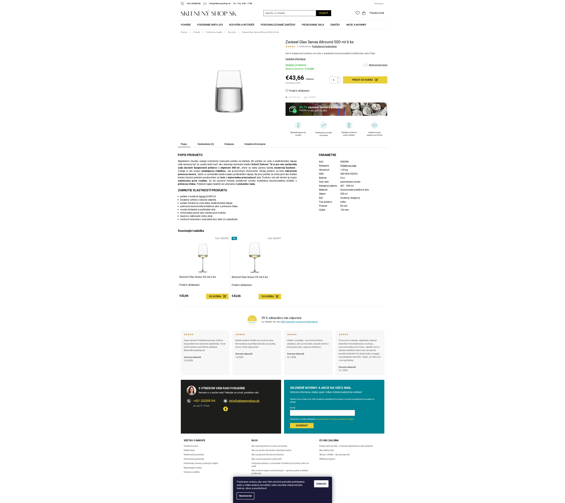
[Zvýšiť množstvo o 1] (337, 78)
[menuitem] (186, 25)
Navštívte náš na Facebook (225, 409)
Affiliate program (327, 459)
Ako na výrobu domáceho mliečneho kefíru (271, 450)
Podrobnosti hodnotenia (324, 46)
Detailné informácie (296, 59)
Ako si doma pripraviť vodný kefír (267, 459)
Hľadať (323, 13)
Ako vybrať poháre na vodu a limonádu (269, 446)
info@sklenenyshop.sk (244, 401)
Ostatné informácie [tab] (254, 144)
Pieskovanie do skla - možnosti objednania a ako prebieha (346, 446)
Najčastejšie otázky (193, 468)
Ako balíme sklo (326, 450)
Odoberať (302, 425)
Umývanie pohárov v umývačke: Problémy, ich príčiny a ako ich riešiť (280, 464)
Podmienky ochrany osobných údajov (201, 463)
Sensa (202, 196)
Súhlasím (321, 483)
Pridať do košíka (362, 79)
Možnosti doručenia (378, 65)
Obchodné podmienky (194, 459)
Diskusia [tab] (229, 144)
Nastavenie (245, 495)
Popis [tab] (184, 144)
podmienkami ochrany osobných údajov (335, 419)
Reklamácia (189, 450)
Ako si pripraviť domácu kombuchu (268, 454)
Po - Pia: (237, 3)
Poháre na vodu (348, 165)
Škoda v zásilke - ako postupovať (334, 454)
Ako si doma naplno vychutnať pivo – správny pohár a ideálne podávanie (280, 471)
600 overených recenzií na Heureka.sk (299, 321)
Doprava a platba (192, 472)
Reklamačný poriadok (194, 454)
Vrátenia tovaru (191, 446)
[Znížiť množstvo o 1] (337, 81)
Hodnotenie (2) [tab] (206, 144)
